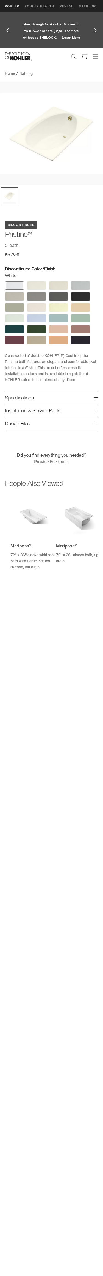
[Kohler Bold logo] (18, 56)
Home (10, 73)
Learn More (71, 37)
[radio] (14, 285)
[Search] (73, 56)
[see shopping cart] (84, 56)
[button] (9, 195)
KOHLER (12, 6)
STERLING (88, 6)
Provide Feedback (51, 461)
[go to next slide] (95, 30)
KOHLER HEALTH (39, 6)
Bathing (26, 73)
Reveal (66, 6)
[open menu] (95, 56)
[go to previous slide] (7, 30)
